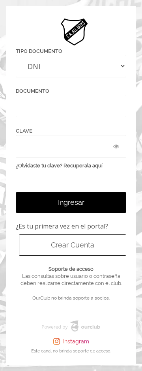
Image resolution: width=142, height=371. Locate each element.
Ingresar (71, 202)
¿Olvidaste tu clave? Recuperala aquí (59, 166)
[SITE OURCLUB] (71, 327)
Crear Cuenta (72, 245)
